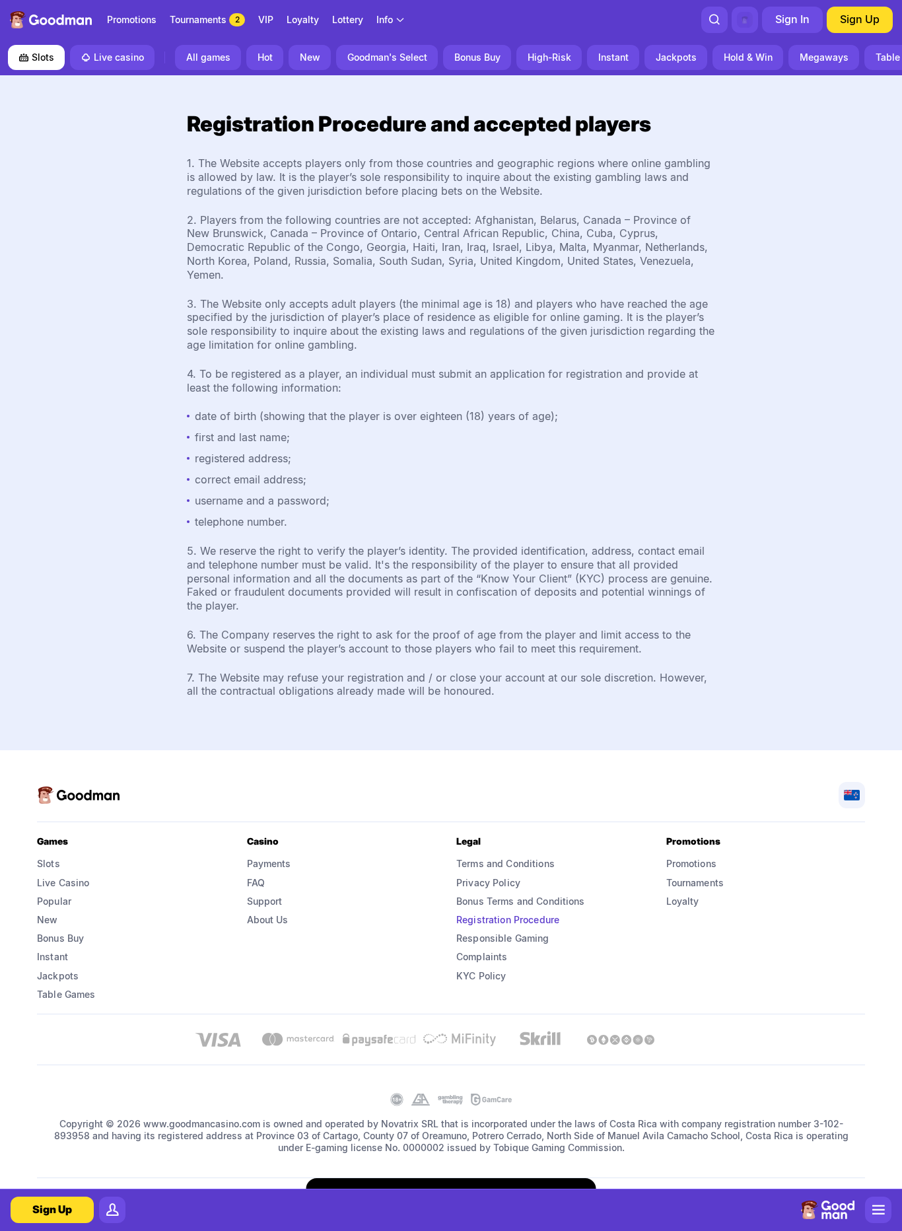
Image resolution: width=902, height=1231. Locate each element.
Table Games (66, 994)
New (47, 919)
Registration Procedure (507, 919)
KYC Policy (481, 975)
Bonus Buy (60, 938)
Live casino (119, 57)
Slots (43, 57)
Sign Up (860, 19)
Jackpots (58, 975)
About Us (268, 919)
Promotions (691, 863)
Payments (269, 863)
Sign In (792, 19)
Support (265, 901)
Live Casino (63, 882)
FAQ (256, 882)
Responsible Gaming (502, 938)
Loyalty (682, 901)
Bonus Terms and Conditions (520, 901)
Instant (52, 956)
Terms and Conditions (505, 863)
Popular (54, 901)
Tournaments (695, 882)
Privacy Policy (488, 882)
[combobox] (390, 20)
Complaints (481, 956)
